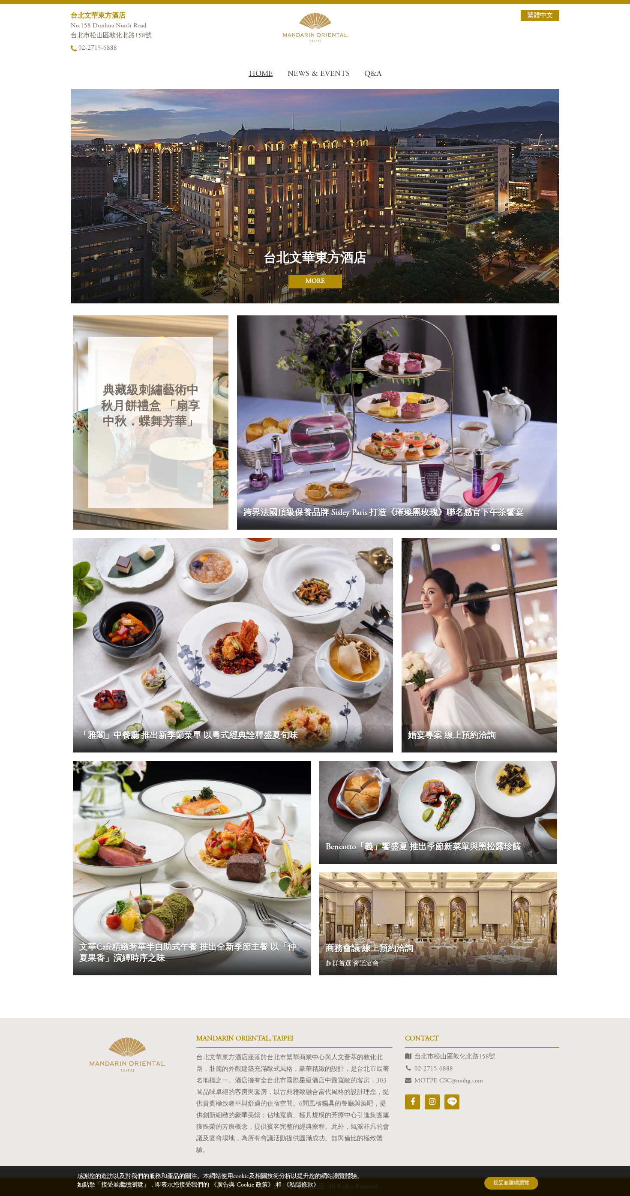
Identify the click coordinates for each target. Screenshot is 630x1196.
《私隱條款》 (301, 1185)
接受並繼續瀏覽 (511, 1183)
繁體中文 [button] (540, 15)
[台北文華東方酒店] (315, 27)
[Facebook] (412, 1101)
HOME (261, 74)
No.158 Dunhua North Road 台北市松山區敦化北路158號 (111, 31)
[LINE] (451, 1101)
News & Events (319, 74)
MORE (315, 281)
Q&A (372, 74)
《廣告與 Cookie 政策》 (243, 1185)
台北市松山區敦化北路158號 (454, 1057)
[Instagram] (432, 1101)
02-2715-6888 (97, 48)
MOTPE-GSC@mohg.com (448, 1081)
